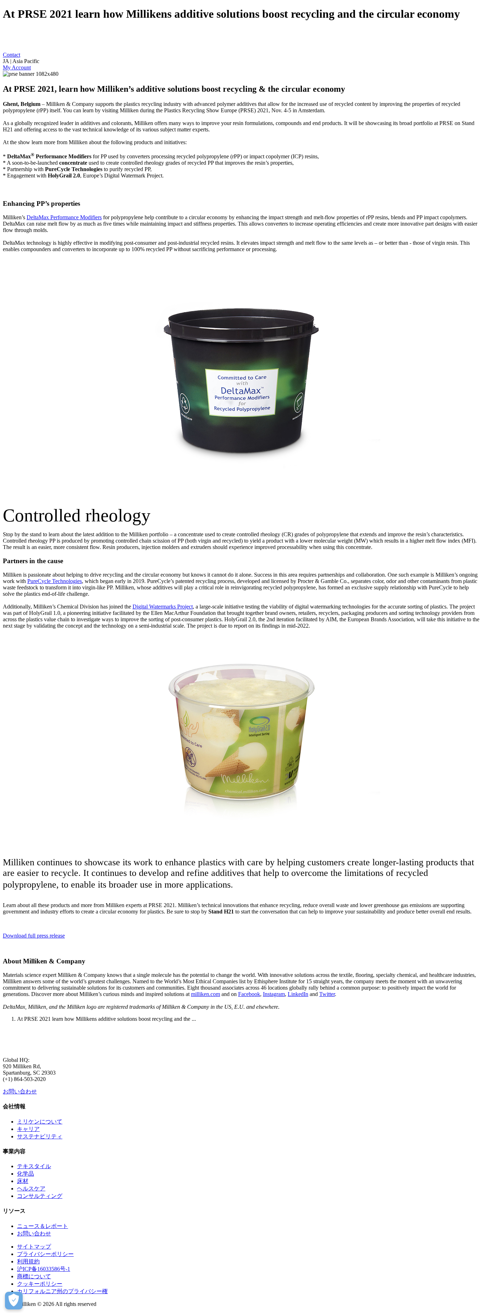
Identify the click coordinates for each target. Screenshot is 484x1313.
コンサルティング (39, 1196)
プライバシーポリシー (45, 1254)
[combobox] (242, 61)
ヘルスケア (31, 1188)
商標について (34, 1276)
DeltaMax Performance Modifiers (64, 217)
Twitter (327, 994)
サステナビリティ (39, 1136)
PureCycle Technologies (54, 581)
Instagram (274, 994)
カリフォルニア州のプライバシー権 (62, 1291)
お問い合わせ (20, 1091)
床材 (22, 1181)
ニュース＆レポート (42, 1226)
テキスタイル (34, 1166)
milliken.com (205, 994)
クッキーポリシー (39, 1284)
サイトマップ (34, 1247)
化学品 (25, 1174)
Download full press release (34, 936)
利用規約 (28, 1261)
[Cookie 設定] (14, 1300)
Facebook (249, 994)
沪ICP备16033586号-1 (43, 1269)
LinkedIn (298, 994)
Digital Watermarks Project (163, 607)
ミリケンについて (39, 1122)
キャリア (28, 1129)
